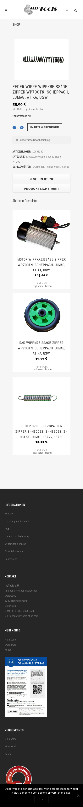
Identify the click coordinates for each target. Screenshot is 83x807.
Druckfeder (38, 166)
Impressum (11, 559)
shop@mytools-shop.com (24, 616)
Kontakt (9, 513)
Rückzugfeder (53, 166)
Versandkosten (36, 109)
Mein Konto (11, 639)
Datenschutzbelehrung (17, 536)
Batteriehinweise (14, 551)
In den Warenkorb (44, 127)
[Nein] (78, 795)
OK (41, 799)
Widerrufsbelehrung (15, 544)
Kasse (8, 649)
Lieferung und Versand (17, 521)
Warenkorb (10, 644)
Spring (65, 166)
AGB (7, 528)
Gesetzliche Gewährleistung (35, 140)
